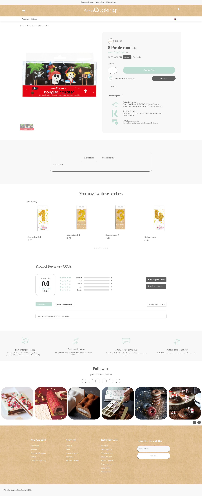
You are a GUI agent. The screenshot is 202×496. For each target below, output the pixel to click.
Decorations (31, 26)
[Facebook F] (91, 381)
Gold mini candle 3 (112, 235)
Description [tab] (89, 157)
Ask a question (156, 286)
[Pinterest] (111, 381)
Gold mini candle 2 (73, 235)
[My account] (172, 10)
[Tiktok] (97, 381)
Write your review (157, 280)
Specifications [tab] (108, 157)
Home (22, 26)
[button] (24, 10)
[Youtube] (104, 381)
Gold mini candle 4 (150, 237)
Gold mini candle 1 (34, 237)
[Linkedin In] (118, 381)
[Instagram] (84, 381)
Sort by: (152, 304)
